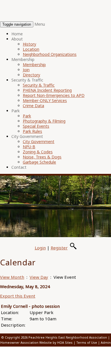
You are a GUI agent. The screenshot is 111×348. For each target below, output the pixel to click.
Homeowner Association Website (26, 342)
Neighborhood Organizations (50, 54)
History (29, 44)
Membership (22, 59)
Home (17, 33)
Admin (106, 342)
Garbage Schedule (39, 162)
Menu (39, 24)
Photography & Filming (44, 121)
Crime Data (33, 105)
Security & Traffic (27, 80)
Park (15, 110)
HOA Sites (65, 342)
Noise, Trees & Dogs (42, 157)
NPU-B (29, 146)
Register (59, 248)
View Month (12, 277)
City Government (27, 136)
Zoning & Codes (38, 151)
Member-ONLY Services (45, 100)
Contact (18, 167)
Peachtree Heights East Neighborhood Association (67, 337)
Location (31, 49)
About (17, 39)
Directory (31, 75)
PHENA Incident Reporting (47, 90)
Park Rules (32, 131)
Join (26, 69)
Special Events (36, 126)
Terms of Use (86, 342)
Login (40, 248)
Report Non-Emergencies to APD (54, 95)
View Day (39, 277)
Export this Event (17, 296)
